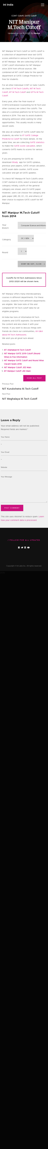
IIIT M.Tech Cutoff (17, 92)
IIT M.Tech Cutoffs (20, 88)
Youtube (30, 547)
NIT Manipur (35, 65)
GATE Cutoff (31, 16)
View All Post (34, 378)
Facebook (21, 547)
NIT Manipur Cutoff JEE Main (17, 367)
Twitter (24, 547)
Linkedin (27, 547)
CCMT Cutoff (17, 16)
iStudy (15, 162)
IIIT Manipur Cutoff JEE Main (17, 371)
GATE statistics (37, 142)
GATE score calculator (24, 146)
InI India (8, 4)
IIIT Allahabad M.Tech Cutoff (17, 350)
